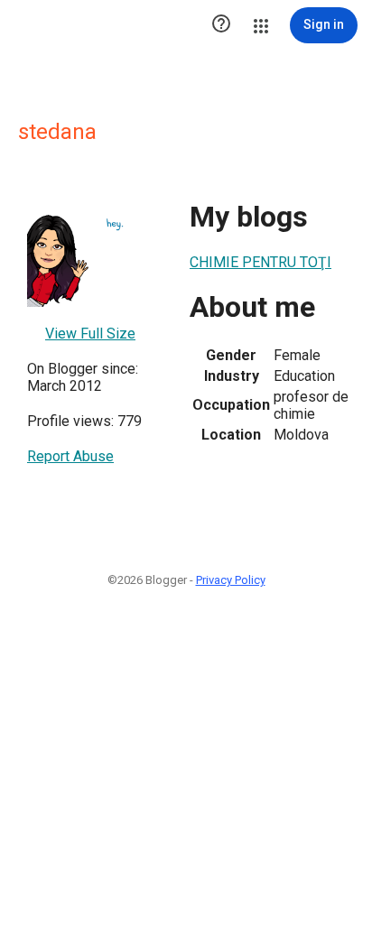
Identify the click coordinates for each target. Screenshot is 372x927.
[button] (221, 25)
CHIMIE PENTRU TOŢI (260, 262)
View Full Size (90, 333)
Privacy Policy (230, 580)
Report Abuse (70, 456)
